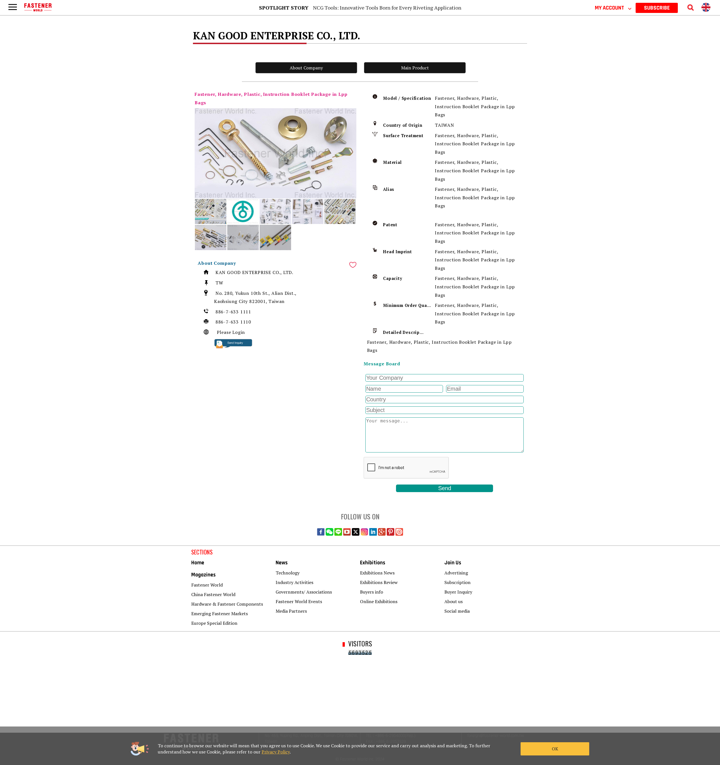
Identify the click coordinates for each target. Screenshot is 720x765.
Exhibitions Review (379, 582)
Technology (288, 573)
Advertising (456, 573)
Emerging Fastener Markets (219, 613)
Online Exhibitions (378, 601)
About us (453, 601)
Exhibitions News (377, 573)
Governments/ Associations (304, 592)
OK (555, 749)
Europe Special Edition (214, 623)
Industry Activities (294, 582)
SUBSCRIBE (657, 8)
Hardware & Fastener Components (227, 604)
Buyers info (371, 592)
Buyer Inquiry (458, 592)
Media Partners (291, 611)
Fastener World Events (299, 601)
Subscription (457, 582)
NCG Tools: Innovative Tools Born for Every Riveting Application (387, 7)
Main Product (415, 68)
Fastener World (207, 585)
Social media (457, 611)
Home (197, 562)
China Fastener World (213, 594)
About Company (306, 68)
